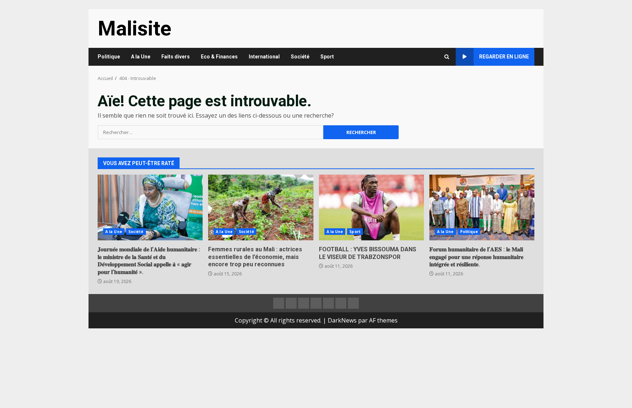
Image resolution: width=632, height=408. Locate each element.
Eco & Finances (219, 57)
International (264, 57)
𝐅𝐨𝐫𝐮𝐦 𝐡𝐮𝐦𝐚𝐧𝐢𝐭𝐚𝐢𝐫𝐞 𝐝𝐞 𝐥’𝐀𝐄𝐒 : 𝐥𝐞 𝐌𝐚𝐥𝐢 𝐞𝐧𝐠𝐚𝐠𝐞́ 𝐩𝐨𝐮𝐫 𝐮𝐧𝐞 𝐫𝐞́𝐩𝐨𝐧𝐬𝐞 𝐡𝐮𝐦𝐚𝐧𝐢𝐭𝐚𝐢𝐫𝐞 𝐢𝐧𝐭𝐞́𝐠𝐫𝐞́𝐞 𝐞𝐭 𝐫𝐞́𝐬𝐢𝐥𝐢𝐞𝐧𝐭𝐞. (481, 207)
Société (300, 57)
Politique (109, 57)
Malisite (134, 28)
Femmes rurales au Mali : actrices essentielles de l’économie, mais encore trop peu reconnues (260, 207)
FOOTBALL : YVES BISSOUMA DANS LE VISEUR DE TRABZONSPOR (371, 207)
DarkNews (342, 320)
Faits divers (175, 57)
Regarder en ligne (504, 57)
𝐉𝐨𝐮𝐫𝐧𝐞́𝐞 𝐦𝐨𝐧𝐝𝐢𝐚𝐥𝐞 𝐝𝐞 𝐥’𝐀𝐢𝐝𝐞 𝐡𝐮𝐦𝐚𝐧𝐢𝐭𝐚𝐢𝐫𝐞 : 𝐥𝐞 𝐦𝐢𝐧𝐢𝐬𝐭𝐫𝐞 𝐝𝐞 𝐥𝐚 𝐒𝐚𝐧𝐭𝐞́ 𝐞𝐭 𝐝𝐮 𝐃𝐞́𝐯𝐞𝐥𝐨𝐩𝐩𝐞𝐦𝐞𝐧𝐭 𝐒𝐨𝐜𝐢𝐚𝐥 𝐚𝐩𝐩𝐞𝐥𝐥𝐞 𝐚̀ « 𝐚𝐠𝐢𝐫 (150, 207)
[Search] (446, 57)
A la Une (140, 57)
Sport (327, 57)
